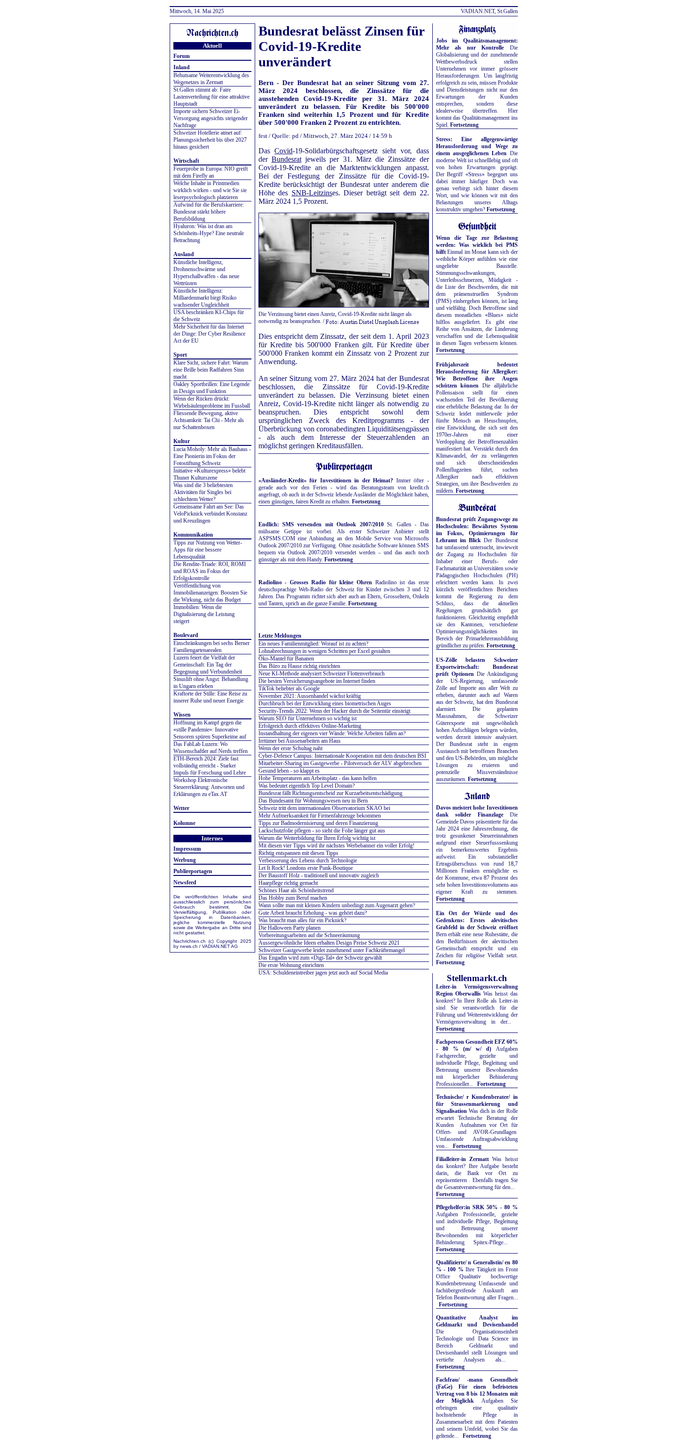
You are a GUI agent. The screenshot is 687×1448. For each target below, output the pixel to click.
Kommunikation (193, 534)
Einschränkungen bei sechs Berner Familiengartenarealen (211, 646)
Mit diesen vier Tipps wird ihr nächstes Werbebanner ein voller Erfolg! (336, 845)
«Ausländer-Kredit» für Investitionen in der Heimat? (326, 480)
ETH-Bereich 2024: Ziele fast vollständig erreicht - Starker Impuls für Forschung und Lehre (209, 765)
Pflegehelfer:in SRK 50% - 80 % (477, 1207)
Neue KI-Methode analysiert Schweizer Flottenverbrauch (321, 673)
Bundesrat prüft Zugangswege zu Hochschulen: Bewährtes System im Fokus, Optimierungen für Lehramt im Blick (477, 530)
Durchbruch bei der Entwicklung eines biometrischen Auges (324, 703)
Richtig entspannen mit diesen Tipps (298, 853)
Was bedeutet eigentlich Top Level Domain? (306, 785)
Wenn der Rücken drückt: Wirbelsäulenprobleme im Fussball (211, 402)
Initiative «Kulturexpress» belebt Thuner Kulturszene (209, 474)
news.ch (189, 946)
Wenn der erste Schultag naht (290, 748)
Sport (180, 354)
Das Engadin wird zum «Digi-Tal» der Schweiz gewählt (320, 957)
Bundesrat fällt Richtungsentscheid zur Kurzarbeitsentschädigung (330, 793)
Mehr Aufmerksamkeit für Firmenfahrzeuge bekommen (319, 815)
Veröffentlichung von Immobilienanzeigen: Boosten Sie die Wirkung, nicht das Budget (210, 592)
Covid (283, 151)
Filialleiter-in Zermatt (462, 1159)
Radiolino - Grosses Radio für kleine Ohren (315, 582)
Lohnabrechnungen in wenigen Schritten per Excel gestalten (324, 651)
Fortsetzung (366, 501)
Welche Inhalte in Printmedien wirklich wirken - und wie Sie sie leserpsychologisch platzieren (210, 190)
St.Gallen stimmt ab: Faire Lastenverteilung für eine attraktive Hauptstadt (211, 96)
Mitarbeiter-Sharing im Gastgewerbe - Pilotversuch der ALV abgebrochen (340, 763)
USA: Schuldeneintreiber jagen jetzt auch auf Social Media (323, 972)
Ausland (183, 254)
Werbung (184, 860)
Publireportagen (192, 871)
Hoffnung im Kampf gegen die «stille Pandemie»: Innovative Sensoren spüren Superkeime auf (209, 729)
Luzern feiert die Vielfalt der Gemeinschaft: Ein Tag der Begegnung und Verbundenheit (207, 664)
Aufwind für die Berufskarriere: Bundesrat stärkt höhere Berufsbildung (208, 211)
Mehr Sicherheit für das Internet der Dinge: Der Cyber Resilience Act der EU (209, 333)
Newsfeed (184, 882)
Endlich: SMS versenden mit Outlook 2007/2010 (321, 524)
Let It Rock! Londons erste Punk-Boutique (305, 868)
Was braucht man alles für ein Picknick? (302, 920)
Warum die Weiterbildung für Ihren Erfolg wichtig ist (316, 838)
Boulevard (185, 635)
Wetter (181, 808)
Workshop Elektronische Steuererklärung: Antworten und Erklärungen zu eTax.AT (208, 787)
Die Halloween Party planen (289, 928)
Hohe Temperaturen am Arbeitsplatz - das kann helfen (317, 778)
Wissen (182, 714)
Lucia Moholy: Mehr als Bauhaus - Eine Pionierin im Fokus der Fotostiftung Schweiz (212, 456)
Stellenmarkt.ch (477, 978)
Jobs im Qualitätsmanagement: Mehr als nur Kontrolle (477, 44)
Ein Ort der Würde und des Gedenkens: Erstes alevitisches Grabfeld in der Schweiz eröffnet (477, 920)
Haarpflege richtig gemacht (288, 883)
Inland (181, 67)
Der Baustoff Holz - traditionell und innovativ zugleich (318, 875)
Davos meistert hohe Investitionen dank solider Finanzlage (477, 811)
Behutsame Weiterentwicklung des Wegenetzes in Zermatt (211, 79)
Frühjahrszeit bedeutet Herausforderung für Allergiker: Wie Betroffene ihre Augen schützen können (477, 375)
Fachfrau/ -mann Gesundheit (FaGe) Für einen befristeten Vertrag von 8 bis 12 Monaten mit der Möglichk (477, 1390)
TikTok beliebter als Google (289, 688)
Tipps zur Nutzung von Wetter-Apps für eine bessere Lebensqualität (207, 549)
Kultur (181, 441)
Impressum (187, 849)
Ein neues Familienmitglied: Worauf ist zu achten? (313, 643)
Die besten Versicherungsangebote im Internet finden (316, 681)
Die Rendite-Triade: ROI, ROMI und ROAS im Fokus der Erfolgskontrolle (209, 571)
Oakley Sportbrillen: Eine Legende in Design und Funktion (211, 387)
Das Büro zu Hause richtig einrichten (299, 666)
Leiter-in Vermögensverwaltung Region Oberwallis (477, 990)
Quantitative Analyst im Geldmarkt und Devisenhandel (477, 1321)
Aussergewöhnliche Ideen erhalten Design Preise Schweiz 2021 (329, 942)
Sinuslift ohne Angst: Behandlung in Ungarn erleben (210, 682)
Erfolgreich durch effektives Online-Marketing (309, 726)
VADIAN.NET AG (220, 946)
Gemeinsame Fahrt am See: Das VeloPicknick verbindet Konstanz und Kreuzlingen (210, 513)
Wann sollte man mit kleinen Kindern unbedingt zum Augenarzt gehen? (336, 905)
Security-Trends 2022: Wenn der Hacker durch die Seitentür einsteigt (334, 711)
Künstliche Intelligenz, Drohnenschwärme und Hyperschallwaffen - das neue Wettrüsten (206, 273)
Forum (181, 56)
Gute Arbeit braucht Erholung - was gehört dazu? (312, 913)
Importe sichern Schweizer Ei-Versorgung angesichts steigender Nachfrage (210, 118)
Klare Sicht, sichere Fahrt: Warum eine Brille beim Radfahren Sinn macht (210, 369)
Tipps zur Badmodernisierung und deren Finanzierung (318, 823)
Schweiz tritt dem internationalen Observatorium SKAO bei (324, 808)
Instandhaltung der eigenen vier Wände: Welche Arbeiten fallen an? (332, 733)
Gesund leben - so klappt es (289, 770)
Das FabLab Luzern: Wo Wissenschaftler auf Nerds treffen (210, 747)
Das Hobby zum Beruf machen (292, 898)
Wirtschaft (186, 161)
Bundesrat (286, 159)
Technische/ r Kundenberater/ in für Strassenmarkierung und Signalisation (477, 1104)
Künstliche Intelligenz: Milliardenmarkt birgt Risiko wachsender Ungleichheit (204, 297)
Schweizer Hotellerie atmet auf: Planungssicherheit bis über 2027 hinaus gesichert (210, 139)
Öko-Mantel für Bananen (286, 658)
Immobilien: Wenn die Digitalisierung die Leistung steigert (204, 614)
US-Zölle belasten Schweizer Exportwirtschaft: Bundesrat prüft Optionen (477, 667)
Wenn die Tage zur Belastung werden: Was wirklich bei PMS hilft (477, 245)
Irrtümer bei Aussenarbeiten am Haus (299, 741)
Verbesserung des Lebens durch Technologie (307, 860)
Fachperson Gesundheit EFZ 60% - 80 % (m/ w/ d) (477, 1045)
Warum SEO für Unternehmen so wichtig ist (307, 718)
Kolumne (184, 823)
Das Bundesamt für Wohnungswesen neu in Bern (313, 800)
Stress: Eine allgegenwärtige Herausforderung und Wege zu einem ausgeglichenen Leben (477, 146)
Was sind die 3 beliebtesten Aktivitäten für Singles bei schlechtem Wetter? (203, 492)
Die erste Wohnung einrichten (291, 965)
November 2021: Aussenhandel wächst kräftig (309, 696)
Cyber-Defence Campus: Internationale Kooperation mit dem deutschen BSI (342, 756)
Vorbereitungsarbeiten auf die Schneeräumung (309, 935)
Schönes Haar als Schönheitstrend (296, 890)
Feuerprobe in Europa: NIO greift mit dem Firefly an (210, 172)
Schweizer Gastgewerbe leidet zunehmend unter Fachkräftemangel (331, 950)
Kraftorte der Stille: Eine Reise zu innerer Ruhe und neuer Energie (210, 697)
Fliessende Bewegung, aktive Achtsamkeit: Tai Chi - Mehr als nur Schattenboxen (208, 420)
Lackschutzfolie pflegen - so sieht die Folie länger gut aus (321, 830)
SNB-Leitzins (312, 193)
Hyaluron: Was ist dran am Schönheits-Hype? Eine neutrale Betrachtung (208, 233)
